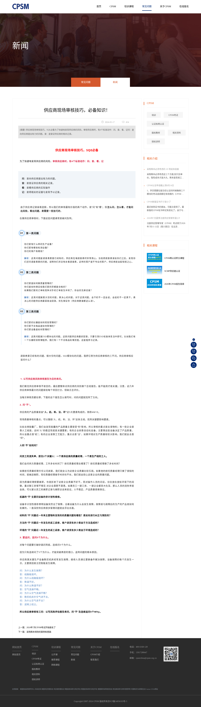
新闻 (115, 82)
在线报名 (184, 6)
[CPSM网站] (20, 5)
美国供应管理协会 (47, 689)
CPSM (113, 6)
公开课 (54, 654)
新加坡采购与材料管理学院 (122, 689)
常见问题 (147, 6)
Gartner (148, 689)
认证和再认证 (158, 124)
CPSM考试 (173, 115)
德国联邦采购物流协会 (105, 689)
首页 (99, 6)
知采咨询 (38, 689)
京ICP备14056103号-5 (117, 701)
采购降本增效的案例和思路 (38, 632)
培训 (154, 115)
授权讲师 (156, 142)
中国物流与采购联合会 (138, 689)
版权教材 (156, 133)
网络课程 (55, 665)
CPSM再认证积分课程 (174, 258)
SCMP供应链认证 (172, 271)
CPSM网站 (154, 689)
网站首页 (16, 654)
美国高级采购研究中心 (27, 689)
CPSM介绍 (95, 654)
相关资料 (177, 133)
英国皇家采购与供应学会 (72, 689)
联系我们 (94, 660)
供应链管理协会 (59, 689)
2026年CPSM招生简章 (174, 284)
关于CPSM (165, 6)
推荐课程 (55, 660)
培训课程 (129, 6)
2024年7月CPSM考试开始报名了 (41, 627)
